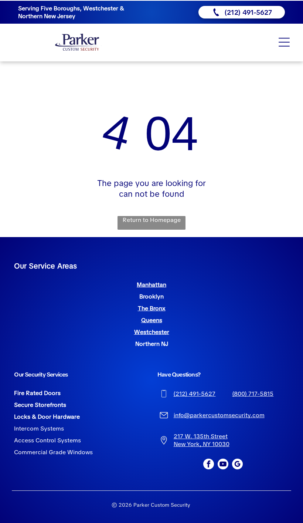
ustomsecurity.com (238, 415)
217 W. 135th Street (201, 436)
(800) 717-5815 (252, 394)
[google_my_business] (237, 465)
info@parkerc (192, 415)
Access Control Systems (47, 440)
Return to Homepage (152, 220)
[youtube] (223, 465)
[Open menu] (284, 42)
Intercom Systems (39, 428)
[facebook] (208, 465)
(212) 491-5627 (194, 394)
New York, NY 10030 (201, 444)
